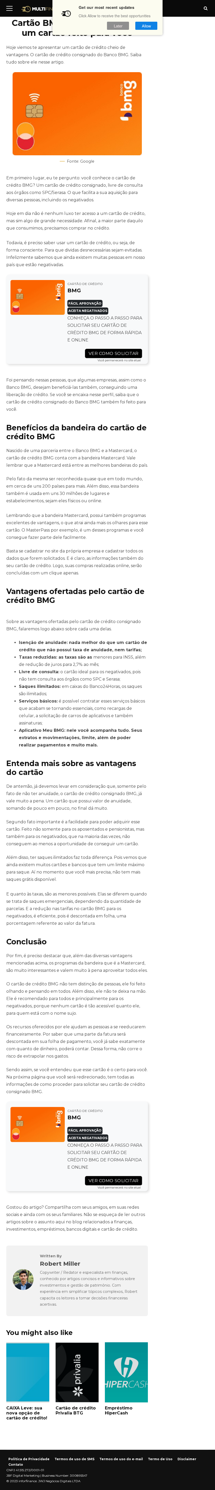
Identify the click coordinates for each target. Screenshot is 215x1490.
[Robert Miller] (23, 1288)
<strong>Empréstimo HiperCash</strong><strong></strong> (126, 1372)
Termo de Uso (160, 1459)
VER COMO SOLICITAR (113, 353)
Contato (15, 1464)
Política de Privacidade (29, 1459)
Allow (146, 25)
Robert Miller (60, 1263)
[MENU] (9, 8)
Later (118, 25)
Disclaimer (187, 1459)
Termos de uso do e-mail (121, 1459)
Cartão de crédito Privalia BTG (77, 1372)
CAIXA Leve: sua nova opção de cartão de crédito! (27, 1372)
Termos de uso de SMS (74, 1459)
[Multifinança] (44, 10)
